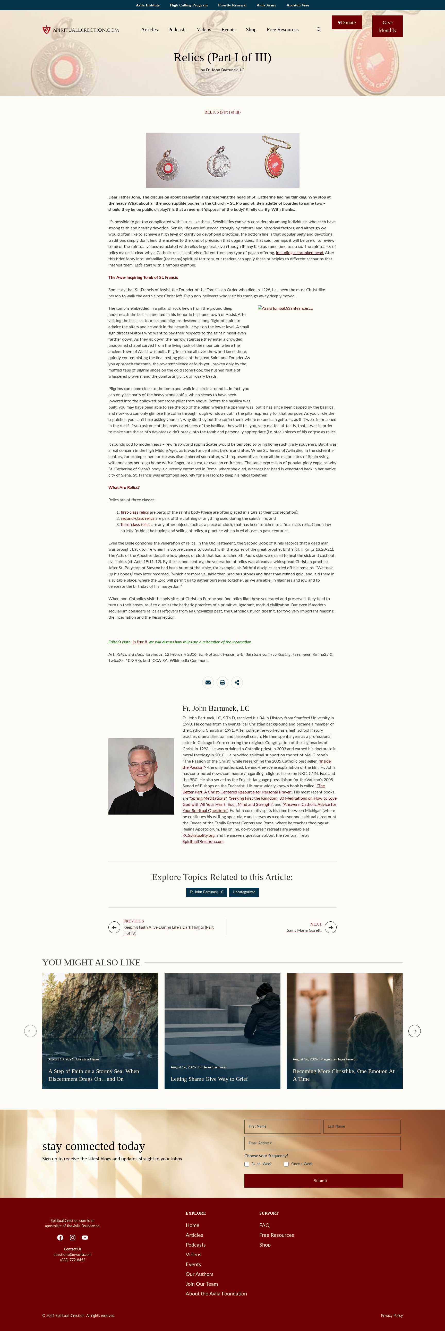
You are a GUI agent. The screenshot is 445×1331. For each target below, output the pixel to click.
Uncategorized (244, 892)
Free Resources (283, 29)
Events (228, 29)
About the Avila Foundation (216, 1294)
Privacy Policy (392, 1316)
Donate (347, 22)
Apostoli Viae (298, 5)
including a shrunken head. (300, 253)
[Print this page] (222, 682)
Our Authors (199, 1274)
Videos (204, 29)
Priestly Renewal (232, 5)
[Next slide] (414, 1031)
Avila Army (266, 5)
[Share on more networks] (237, 682)
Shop (251, 29)
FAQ (264, 1225)
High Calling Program (189, 5)
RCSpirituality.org (199, 835)
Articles (149, 29)
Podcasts (177, 29)
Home (192, 1225)
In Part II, (140, 642)
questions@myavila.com (73, 1255)
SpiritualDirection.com (203, 842)
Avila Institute (148, 5)
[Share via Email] (208, 682)
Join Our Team (202, 1284)
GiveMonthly (388, 26)
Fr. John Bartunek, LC (207, 892)
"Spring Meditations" (207, 798)
